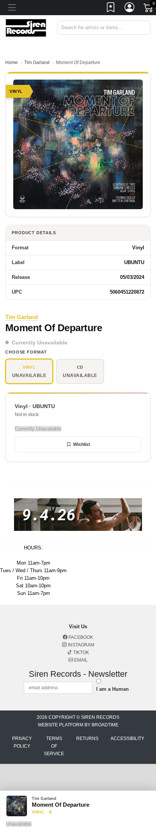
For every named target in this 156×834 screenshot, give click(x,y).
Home (11, 62)
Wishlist (81, 444)
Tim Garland (37, 62)
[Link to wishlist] (111, 9)
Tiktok (80, 652)
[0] (149, 9)
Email (80, 660)
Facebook (80, 637)
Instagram (80, 645)
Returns (87, 738)
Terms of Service (54, 746)
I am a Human (112, 689)
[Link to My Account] (130, 9)
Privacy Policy (22, 742)
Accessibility (127, 738)
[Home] (26, 27)
